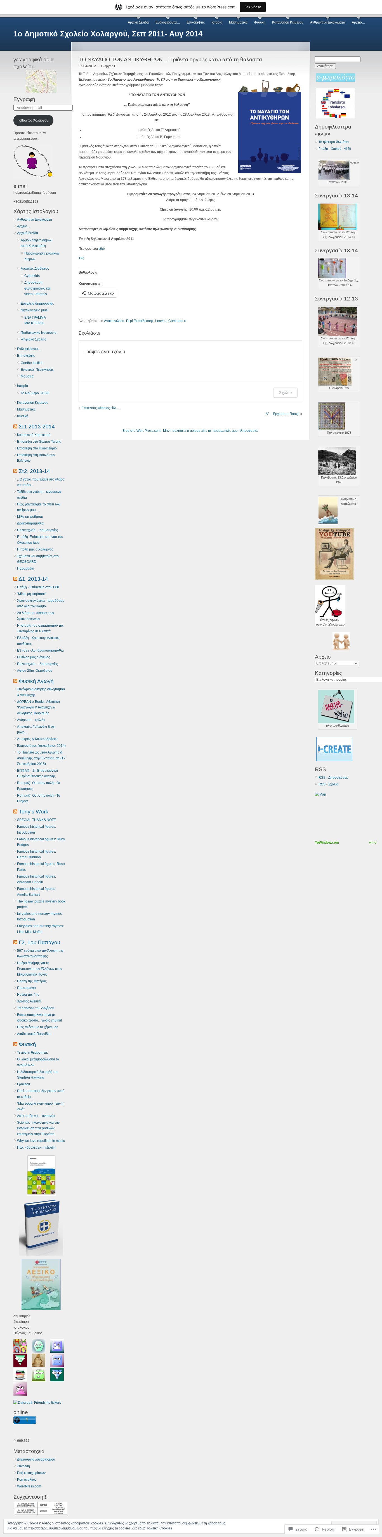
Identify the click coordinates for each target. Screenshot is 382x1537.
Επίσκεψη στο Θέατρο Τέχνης (39, 442)
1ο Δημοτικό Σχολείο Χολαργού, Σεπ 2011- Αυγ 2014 (107, 34)
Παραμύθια (25, 568)
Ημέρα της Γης (28, 995)
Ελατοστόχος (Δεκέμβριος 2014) (41, 746)
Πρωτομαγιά (26, 988)
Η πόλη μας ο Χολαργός (35, 549)
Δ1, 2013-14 (33, 579)
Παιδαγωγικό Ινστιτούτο (38, 333)
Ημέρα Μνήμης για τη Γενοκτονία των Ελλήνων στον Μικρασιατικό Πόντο (39, 968)
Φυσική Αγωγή (36, 681)
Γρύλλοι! (23, 1084)
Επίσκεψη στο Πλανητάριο (37, 448)
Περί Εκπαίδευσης (140, 321)
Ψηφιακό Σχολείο (33, 339)
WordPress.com (29, 1486)
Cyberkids (32, 276)
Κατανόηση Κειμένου (287, 22)
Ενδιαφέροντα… (167, 22)
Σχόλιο (285, 392)
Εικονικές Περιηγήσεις (37, 370)
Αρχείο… (358, 22)
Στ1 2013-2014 (37, 427)
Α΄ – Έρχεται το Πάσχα (283, 414)
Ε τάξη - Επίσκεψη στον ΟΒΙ (38, 587)
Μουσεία (27, 376)
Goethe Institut (32, 363)
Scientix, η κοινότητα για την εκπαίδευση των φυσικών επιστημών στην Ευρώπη (38, 1128)
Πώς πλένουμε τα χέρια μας (37, 1027)
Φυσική (259, 22)
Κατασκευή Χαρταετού (34, 435)
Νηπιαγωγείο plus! (34, 310)
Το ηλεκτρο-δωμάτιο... (335, 142)
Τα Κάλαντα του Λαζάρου (35, 1008)
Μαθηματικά (238, 22)
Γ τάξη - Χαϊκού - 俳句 (335, 149)
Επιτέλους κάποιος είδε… (100, 408)
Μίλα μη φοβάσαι (30, 517)
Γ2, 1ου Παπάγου (39, 942)
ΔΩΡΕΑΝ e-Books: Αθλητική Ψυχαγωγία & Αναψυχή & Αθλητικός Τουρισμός (38, 707)
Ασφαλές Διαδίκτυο (35, 268)
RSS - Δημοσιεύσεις (333, 778)
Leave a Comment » (170, 321)
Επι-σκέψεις (196, 22)
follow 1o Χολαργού (33, 120)
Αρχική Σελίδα (138, 22)
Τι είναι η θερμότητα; (32, 1053)
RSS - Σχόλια (328, 784)
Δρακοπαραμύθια (30, 523)
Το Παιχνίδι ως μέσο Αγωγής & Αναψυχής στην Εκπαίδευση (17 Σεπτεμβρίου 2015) (41, 758)
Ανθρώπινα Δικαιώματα (327, 22)
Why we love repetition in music (41, 1141)
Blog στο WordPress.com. (141, 431)
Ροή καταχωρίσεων (31, 1473)
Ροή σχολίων (26, 1480)
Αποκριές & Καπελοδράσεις (37, 739)
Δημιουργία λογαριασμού (36, 1459)
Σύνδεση (23, 1466)
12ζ (81, 258)
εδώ (102, 249)
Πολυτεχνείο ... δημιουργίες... (38, 530)
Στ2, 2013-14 (34, 471)
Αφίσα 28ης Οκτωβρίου (34, 671)
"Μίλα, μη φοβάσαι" (31, 594)
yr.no (372, 843)
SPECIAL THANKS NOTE (36, 820)
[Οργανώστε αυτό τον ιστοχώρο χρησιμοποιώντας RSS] (15, 427)
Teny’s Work (33, 812)
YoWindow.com (327, 843)
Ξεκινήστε (252, 7)
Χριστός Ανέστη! (29, 1001)
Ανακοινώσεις (114, 321)
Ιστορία (216, 22)
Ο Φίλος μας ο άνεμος (33, 657)
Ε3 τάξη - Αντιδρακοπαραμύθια (40, 650)
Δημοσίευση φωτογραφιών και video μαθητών (37, 288)
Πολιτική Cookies (159, 1528)
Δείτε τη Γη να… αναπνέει (36, 1116)
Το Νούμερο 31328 (35, 393)
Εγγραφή (24, 99)
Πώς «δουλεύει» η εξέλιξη (36, 1147)
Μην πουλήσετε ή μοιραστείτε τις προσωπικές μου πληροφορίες (210, 431)
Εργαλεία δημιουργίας (37, 303)
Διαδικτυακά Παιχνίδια (34, 1034)
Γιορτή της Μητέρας (32, 981)
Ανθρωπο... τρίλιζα (31, 720)
